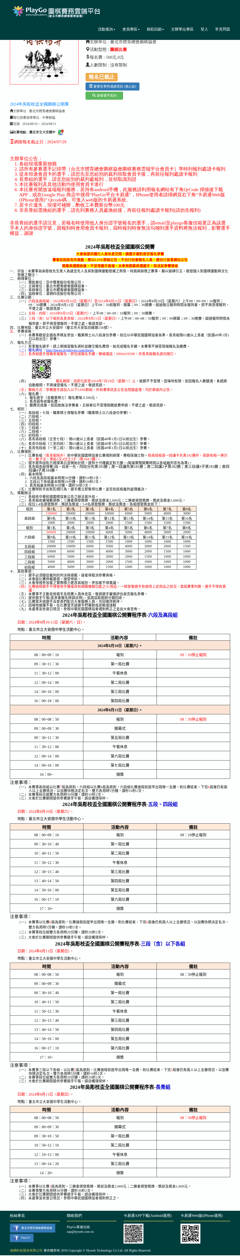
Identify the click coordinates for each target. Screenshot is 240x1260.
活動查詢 (105, 29)
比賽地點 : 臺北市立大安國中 (34, 132)
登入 (204, 29)
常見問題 (222, 29)
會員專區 (129, 29)
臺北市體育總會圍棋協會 (36, 1228)
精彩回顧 (154, 29)
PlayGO (25, 1237)
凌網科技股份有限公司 (26, 1250)
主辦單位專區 (182, 29)
